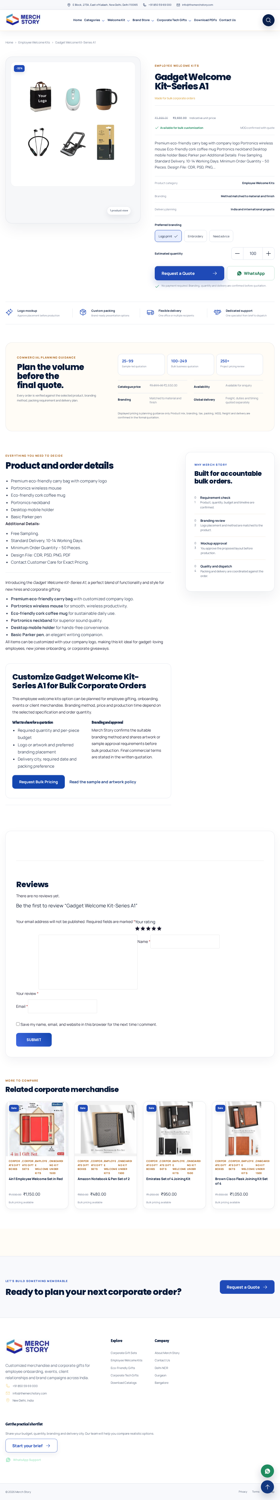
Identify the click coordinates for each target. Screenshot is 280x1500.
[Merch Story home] (23, 20)
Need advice (221, 236)
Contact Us (227, 20)
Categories (92, 20)
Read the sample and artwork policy (102, 781)
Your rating (145, 922)
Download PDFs (205, 20)
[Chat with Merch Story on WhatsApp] (267, 1471)
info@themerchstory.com (197, 5)
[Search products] (268, 20)
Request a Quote (178, 273)
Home (77, 20)
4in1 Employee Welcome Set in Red (36, 1179)
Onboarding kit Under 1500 (56, 1167)
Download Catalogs (124, 1383)
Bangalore (161, 1383)
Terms (255, 1491)
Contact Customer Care (33, 562)
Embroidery (195, 236)
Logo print (165, 236)
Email (22, 1006)
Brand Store (141, 20)
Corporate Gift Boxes (14, 1165)
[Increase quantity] (268, 253)
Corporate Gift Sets (28, 1165)
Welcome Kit (116, 20)
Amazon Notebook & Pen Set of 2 (104, 1179)
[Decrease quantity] (237, 253)
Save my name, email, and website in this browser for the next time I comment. (89, 1024)
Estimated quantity (169, 253)
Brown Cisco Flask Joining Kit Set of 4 (241, 1181)
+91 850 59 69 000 (159, 5)
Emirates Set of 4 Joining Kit (168, 1179)
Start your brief (27, 1446)
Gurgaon (160, 1375)
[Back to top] (267, 1486)
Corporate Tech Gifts (172, 20)
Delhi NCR (161, 1368)
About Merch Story (167, 1353)
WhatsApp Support (27, 1460)
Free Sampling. (25, 533)
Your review (27, 993)
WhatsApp (254, 273)
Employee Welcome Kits (34, 42)
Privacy (243, 1491)
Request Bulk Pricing (38, 781)
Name (144, 941)
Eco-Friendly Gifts (123, 1368)
